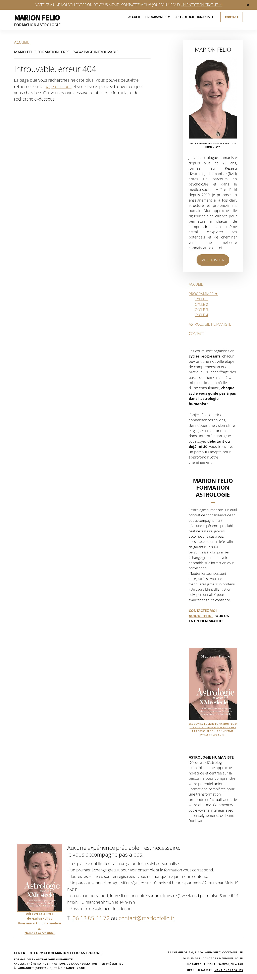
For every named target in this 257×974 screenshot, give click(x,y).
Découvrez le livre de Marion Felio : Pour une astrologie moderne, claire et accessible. (39, 923)
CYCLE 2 (201, 304)
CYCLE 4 (201, 314)
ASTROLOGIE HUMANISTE (210, 324)
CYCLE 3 (201, 309)
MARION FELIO (37, 18)
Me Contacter (212, 260)
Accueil (21, 42)
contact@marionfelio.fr (146, 918)
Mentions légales (228, 970)
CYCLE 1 (201, 298)
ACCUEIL (196, 284)
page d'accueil (58, 86)
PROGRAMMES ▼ (203, 293)
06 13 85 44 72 (90, 918)
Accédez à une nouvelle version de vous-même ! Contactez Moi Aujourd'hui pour (128, 4)
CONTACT (196, 333)
